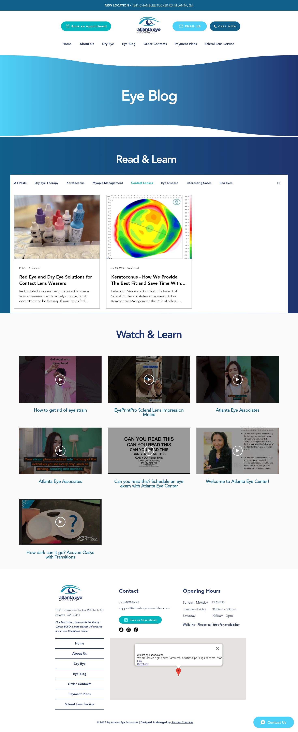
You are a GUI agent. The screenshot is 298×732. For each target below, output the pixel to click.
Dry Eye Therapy (46, 183)
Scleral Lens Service (79, 704)
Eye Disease (169, 183)
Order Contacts (79, 684)
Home (79, 643)
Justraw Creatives (182, 722)
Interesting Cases (199, 183)
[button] (279, 183)
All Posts (20, 183)
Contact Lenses (142, 183)
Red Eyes (226, 183)
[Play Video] (60, 380)
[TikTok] (121, 629)
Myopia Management (108, 183)
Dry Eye (80, 664)
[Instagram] (128, 629)
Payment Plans (80, 694)
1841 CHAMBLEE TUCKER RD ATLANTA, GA (162, 5)
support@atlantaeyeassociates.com (144, 608)
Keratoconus (75, 183)
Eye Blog (79, 674)
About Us (79, 653)
